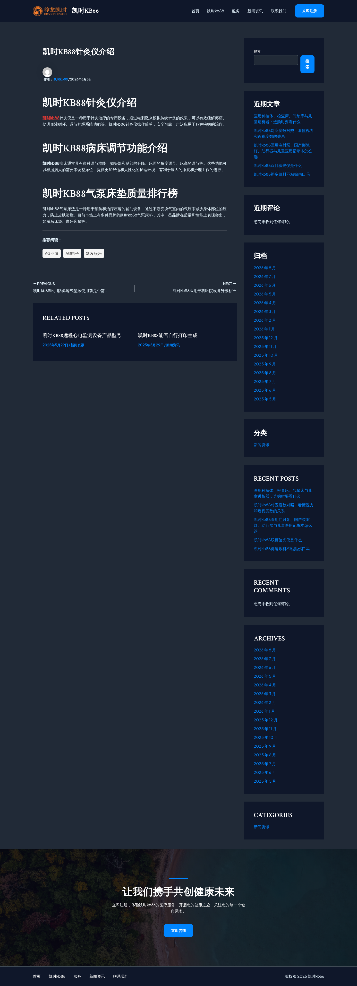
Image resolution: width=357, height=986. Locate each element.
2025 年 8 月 (265, 372)
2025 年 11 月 (265, 346)
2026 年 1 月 (264, 328)
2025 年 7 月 (265, 381)
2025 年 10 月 (266, 355)
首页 (195, 10)
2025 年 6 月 (265, 390)
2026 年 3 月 (265, 311)
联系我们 (278, 10)
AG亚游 (51, 253)
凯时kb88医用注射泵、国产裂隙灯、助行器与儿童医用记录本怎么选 (283, 150)
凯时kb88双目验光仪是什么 (278, 165)
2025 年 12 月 (266, 337)
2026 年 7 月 (265, 276)
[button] (309, 11)
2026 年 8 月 (265, 267)
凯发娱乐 (94, 253)
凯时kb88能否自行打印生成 (167, 335)
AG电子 (72, 253)
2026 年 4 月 (265, 302)
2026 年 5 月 (265, 293)
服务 (236, 10)
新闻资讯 (255, 10)
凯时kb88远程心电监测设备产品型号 (81, 335)
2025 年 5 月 (265, 398)
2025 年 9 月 (265, 363)
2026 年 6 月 (265, 285)
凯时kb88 (215, 10)
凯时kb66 (85, 11)
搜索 (257, 51)
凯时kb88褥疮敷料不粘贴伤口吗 (282, 174)
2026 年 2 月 (265, 320)
